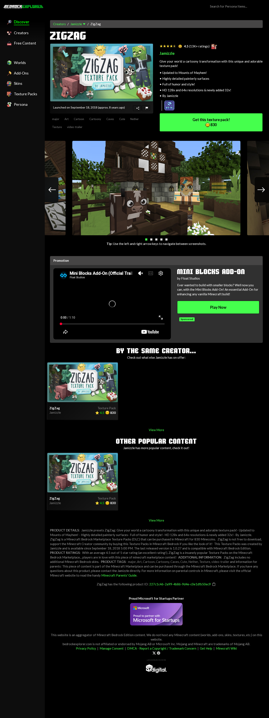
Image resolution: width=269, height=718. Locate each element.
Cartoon (79, 119)
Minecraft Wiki (226, 648)
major (55, 119)
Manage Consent (112, 648)
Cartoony (95, 119)
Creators (59, 24)
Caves (110, 119)
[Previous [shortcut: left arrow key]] (47, 189)
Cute (122, 119)
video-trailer (74, 127)
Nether (134, 119)
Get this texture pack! (211, 122)
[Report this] (146, 108)
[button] (146, 239)
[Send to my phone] (137, 108)
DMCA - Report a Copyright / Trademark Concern (161, 648)
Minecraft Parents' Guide (119, 575)
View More (156, 430)
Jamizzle (76, 24)
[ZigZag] (101, 72)
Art (67, 119)
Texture (57, 127)
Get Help (206, 648)
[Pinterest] (158, 653)
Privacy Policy (86, 648)
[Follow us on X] (154, 653)
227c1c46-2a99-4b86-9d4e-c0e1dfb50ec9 (180, 584)
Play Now (218, 307)
